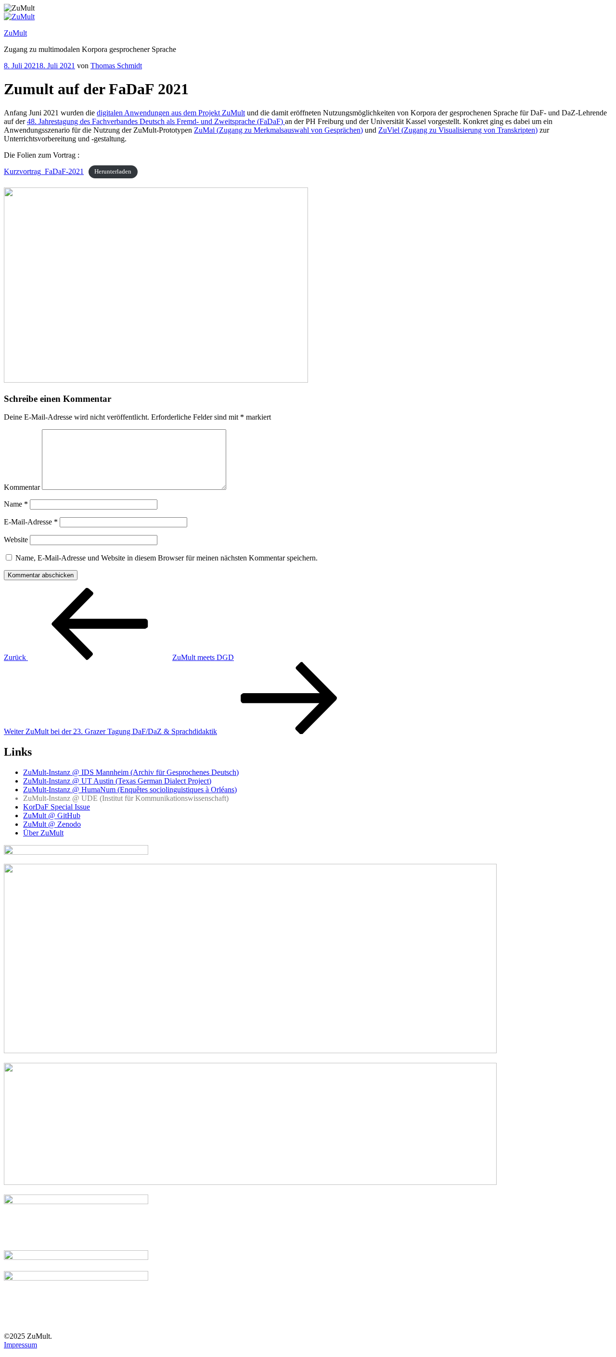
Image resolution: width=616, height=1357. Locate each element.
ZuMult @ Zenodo (52, 824)
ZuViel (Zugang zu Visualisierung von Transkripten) (458, 130)
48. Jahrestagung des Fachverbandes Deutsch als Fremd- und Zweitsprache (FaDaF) (156, 121)
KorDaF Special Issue (56, 807)
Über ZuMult (43, 833)
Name (16, 504)
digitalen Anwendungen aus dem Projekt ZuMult (171, 113)
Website (16, 539)
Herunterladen (112, 172)
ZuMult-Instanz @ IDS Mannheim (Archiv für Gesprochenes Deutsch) (131, 772)
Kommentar (22, 487)
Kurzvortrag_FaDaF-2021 (44, 171)
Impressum (20, 1345)
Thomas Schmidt (116, 66)
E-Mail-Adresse (31, 522)
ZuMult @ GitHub (51, 815)
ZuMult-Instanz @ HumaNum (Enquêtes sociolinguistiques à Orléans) (130, 789)
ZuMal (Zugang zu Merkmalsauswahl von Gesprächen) (278, 130)
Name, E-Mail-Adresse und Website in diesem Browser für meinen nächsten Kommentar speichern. (166, 558)
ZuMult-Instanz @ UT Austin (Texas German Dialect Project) (117, 781)
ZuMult (15, 33)
